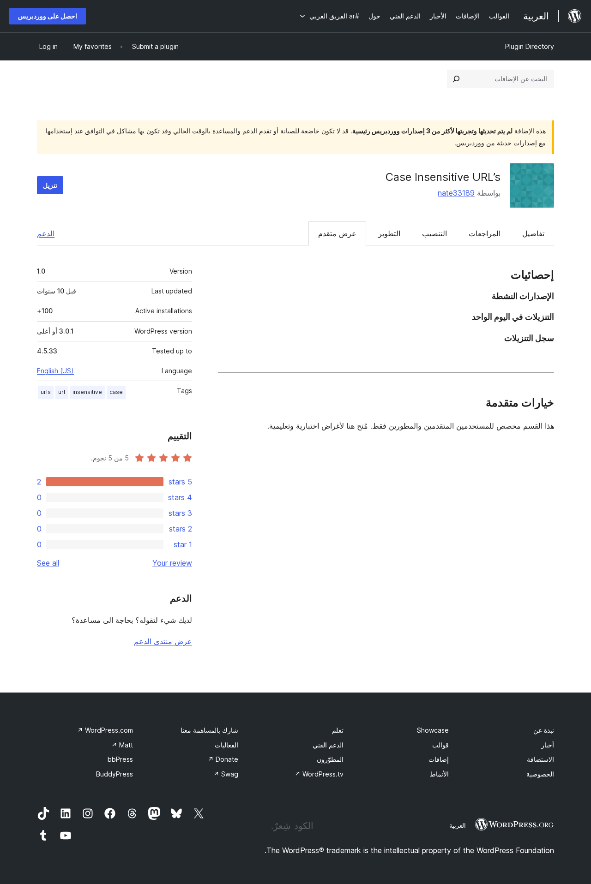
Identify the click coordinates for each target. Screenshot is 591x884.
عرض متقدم (337, 233)
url (61, 391)
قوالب (440, 745)
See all (48, 562)
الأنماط (439, 774)
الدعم (45, 233)
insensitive (87, 391)
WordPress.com (105, 730)
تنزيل (50, 185)
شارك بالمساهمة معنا (209, 730)
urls (46, 391)
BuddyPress (114, 774)
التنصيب (434, 233)
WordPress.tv (319, 774)
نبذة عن (543, 730)
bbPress (120, 759)
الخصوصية (540, 774)
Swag (225, 774)
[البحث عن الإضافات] (456, 79)
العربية (457, 825)
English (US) (55, 371)
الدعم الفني (328, 745)
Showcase (433, 730)
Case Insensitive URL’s (443, 177)
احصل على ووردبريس (47, 16)
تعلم (338, 730)
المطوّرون (330, 759)
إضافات (438, 759)
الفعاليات (226, 745)
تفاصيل (533, 233)
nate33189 (456, 192)
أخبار (547, 745)
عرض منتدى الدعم (163, 641)
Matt (122, 745)
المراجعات (485, 233)
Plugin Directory (529, 46)
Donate (223, 759)
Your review (172, 562)
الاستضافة (540, 759)
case (116, 391)
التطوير (389, 233)
